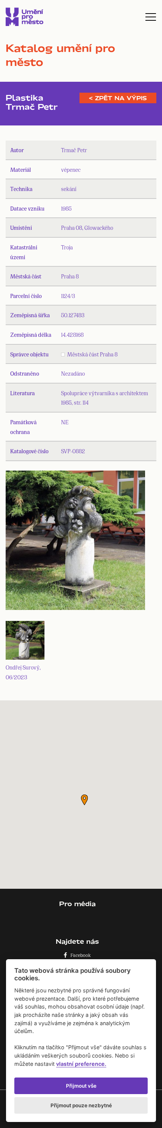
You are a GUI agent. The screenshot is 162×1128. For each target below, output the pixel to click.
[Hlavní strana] (24, 17)
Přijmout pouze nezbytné (81, 1105)
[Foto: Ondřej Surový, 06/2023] (75, 542)
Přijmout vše (81, 1086)
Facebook (79, 955)
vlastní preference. (81, 1064)
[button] (84, 800)
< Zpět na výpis (118, 98)
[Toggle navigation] (150, 17)
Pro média (77, 903)
